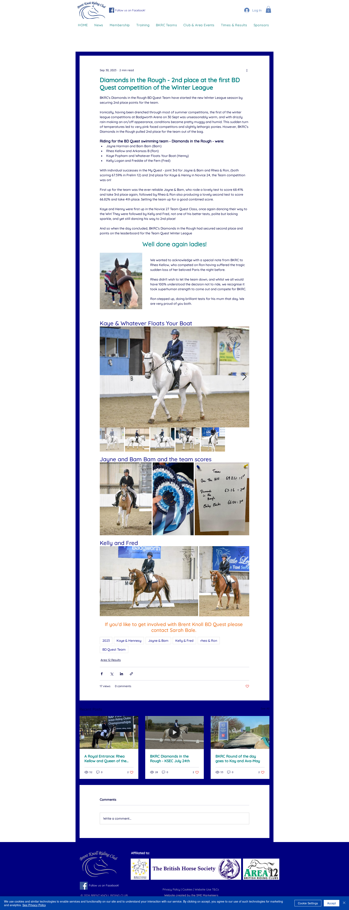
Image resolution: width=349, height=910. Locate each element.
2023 (106, 641)
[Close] (344, 903)
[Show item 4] (188, 439)
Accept (331, 903)
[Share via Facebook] (102, 674)
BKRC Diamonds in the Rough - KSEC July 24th (170, 758)
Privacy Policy (172, 889)
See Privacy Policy (34, 905)
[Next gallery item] (244, 377)
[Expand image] (174, 377)
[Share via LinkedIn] (121, 674)
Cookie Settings (308, 903)
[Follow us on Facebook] (111, 10)
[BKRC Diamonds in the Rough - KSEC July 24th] (174, 732)
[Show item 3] (162, 439)
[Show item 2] (137, 439)
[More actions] (246, 70)
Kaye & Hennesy (129, 641)
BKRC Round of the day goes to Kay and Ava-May (237, 758)
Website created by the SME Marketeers (191, 895)
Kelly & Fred (184, 641)
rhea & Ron (208, 641)
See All (265, 708)
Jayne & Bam (158, 641)
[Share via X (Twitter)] (112, 674)
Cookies (187, 889)
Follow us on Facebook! (130, 10)
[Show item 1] (112, 439)
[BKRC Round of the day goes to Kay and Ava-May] (240, 732)
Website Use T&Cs (207, 889)
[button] (268, 9)
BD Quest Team (114, 649)
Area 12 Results (111, 660)
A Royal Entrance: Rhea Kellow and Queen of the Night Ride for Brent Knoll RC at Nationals (106, 758)
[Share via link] (131, 674)
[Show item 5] (213, 439)
